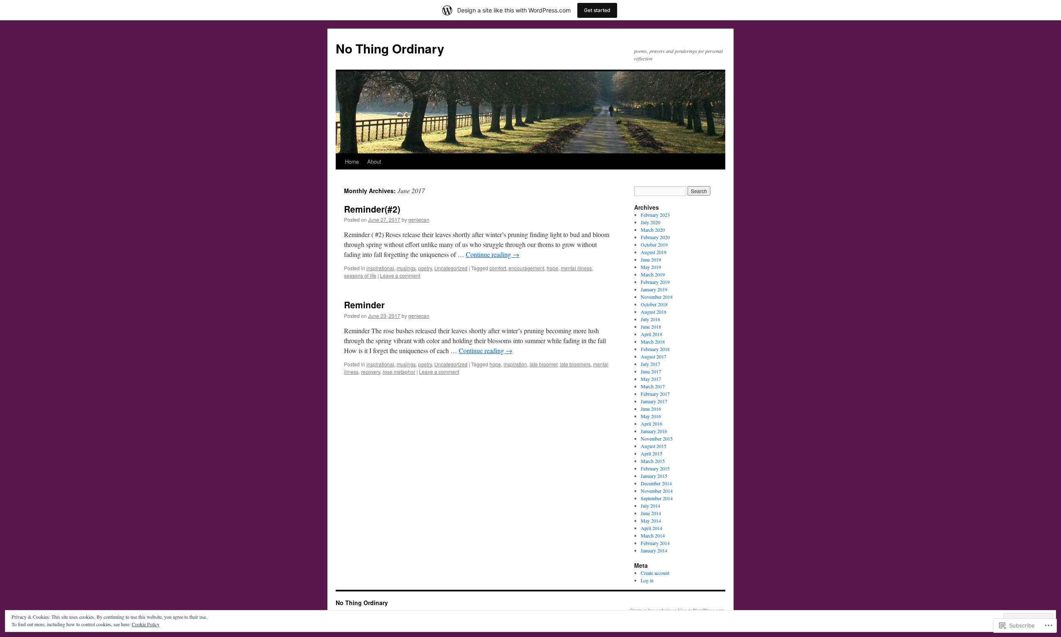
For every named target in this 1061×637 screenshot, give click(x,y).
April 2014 (651, 528)
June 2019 (651, 259)
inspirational (380, 267)
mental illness (576, 267)
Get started (597, 10)
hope (552, 267)
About (374, 161)
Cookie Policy (146, 624)
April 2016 (651, 423)
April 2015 (651, 453)
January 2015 (654, 475)
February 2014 (655, 543)
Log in (647, 580)
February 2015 (655, 468)
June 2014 (651, 513)
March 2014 (653, 535)
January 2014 (654, 550)
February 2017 (655, 393)
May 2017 (651, 378)
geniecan (418, 219)
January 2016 (654, 431)
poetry (425, 267)
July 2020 (650, 222)
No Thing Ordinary (390, 48)
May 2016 (651, 416)
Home (352, 161)
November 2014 (657, 490)
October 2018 (654, 304)
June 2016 (651, 408)
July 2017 (650, 364)
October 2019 (654, 244)
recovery (370, 371)
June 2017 (651, 371)
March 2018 (653, 341)
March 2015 (653, 461)
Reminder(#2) (372, 209)
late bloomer (543, 364)
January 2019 (654, 289)
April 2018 (651, 334)
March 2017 (653, 386)
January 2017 (654, 401)
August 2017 (653, 356)
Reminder (364, 304)
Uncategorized (451, 267)
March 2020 (653, 229)
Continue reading (492, 254)
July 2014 (650, 505)
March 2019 (653, 274)
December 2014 (656, 483)
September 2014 (657, 498)
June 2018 (651, 326)
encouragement (526, 267)
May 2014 (651, 520)
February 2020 (655, 237)
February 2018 (655, 349)
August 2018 (653, 311)
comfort (497, 267)
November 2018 (657, 296)
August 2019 (653, 252)
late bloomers (575, 364)
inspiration (515, 364)
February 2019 (655, 282)
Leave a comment (400, 275)
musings (406, 267)
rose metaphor (399, 371)
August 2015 (653, 446)
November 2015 (657, 438)
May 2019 (651, 267)
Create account (655, 572)
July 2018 (650, 319)
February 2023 (655, 214)
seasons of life (360, 275)
